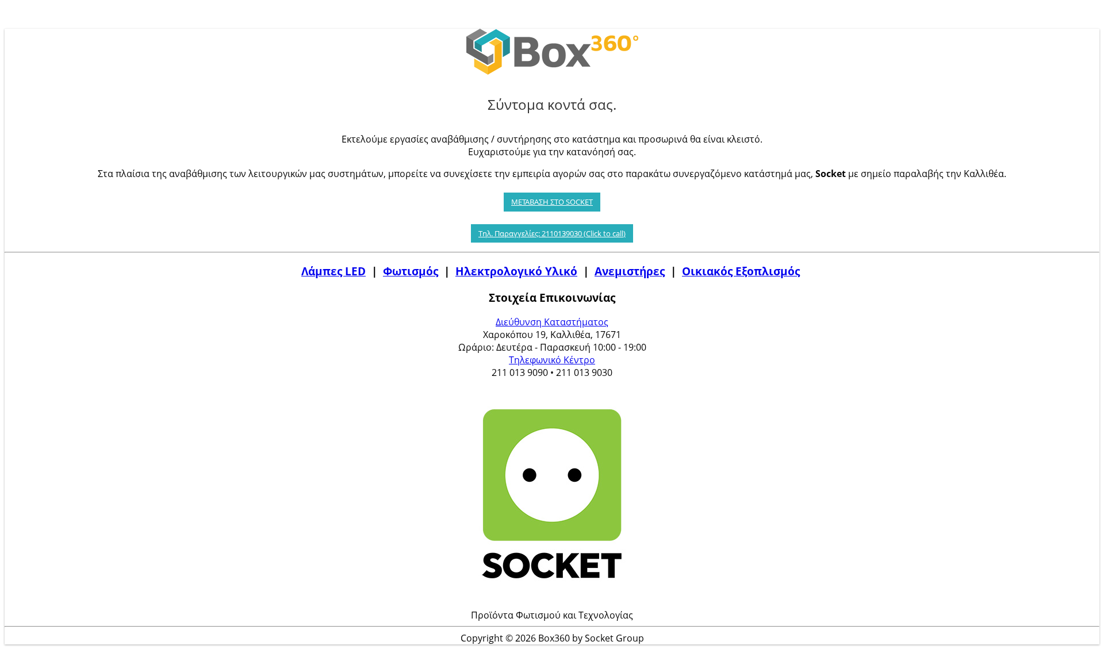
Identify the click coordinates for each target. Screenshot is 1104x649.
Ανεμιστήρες (630, 271)
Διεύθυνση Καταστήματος (552, 322)
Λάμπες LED (333, 271)
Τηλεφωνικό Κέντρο (552, 360)
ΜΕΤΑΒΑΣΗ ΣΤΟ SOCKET (552, 202)
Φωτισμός (410, 271)
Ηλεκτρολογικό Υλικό (516, 271)
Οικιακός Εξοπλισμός (741, 271)
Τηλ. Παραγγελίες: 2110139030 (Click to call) (552, 233)
